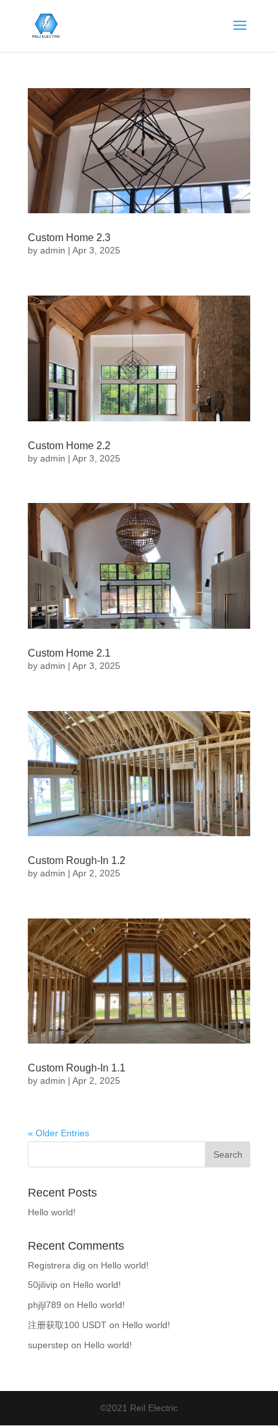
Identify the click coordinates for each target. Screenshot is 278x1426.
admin (52, 250)
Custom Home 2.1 (69, 653)
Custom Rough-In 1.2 (76, 860)
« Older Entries (58, 1133)
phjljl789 (44, 1305)
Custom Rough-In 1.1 (76, 1067)
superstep (48, 1345)
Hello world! (52, 1212)
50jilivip (43, 1285)
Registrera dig (56, 1265)
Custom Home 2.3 (69, 237)
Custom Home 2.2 (69, 445)
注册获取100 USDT (67, 1325)
